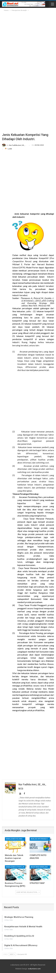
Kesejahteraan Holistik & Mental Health (23, 926)
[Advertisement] (28, 41)
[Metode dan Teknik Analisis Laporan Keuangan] (15, 845)
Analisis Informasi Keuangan (40, 839)
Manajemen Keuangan (15, 839)
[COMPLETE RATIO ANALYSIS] (40, 845)
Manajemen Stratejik (15, 867)
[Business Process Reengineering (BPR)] (15, 873)
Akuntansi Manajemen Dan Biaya (40, 867)
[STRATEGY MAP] (40, 873)
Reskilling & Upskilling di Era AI (19, 936)
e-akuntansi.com (34, 969)
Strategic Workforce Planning (18, 917)
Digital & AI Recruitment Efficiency (20, 945)
